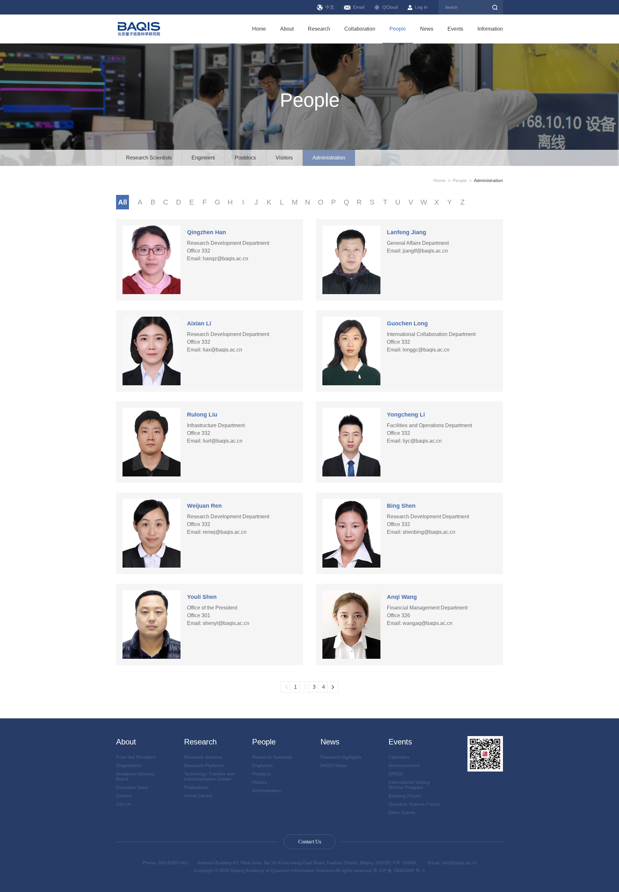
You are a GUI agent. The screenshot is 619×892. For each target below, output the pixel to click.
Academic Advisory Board (135, 776)
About (287, 29)
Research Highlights (340, 757)
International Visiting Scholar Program (409, 785)
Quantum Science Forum (414, 804)
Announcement (403, 765)
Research (319, 29)
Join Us (123, 804)
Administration (328, 157)
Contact (124, 795)
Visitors (284, 157)
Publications (196, 787)
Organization (129, 765)
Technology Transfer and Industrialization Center (209, 776)
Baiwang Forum (404, 795)
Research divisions (203, 757)
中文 (329, 7)
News (426, 29)
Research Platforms (204, 765)
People (397, 29)
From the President (135, 757)
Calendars (398, 757)
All (122, 202)
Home (259, 29)
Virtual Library (198, 795)
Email (358, 7)
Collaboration (359, 29)
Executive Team (132, 787)
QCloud (390, 7)
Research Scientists (149, 157)
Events (455, 29)
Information (490, 29)
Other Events (401, 812)
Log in (421, 7)
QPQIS (395, 773)
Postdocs (245, 157)
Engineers (203, 157)
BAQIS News (333, 765)
